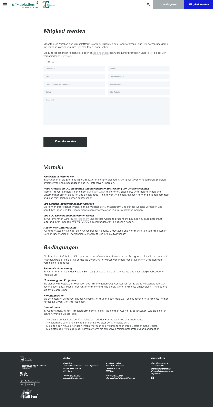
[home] (25, 4)
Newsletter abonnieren (160, 368)
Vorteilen (66, 56)
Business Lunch (96, 191)
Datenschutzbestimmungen (162, 371)
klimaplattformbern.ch (73, 378)
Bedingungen (101, 52)
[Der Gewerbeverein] (30, 382)
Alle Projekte (168, 4)
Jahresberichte (157, 366)
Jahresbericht (81, 218)
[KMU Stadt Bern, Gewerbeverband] (29, 394)
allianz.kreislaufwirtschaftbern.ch (120, 378)
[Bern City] (24, 374)
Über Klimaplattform (159, 363)
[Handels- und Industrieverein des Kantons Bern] (33, 367)
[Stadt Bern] (26, 359)
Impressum (155, 373)
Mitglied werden (198, 4)
